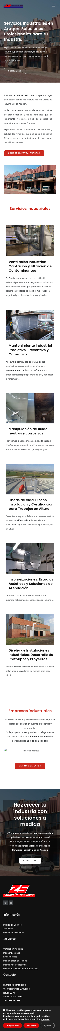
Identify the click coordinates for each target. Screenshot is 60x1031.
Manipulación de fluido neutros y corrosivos (28, 431)
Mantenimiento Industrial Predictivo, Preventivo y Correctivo (30, 350)
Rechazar (31, 1025)
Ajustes (47, 1025)
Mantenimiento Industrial (15, 964)
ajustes (45, 1019)
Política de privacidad (13, 932)
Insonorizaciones (11, 953)
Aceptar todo (12, 1025)
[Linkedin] (5, 902)
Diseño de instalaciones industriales (20, 968)
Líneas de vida (10, 956)
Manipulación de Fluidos (15, 960)
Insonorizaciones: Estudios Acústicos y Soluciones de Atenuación (31, 583)
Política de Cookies (12, 925)
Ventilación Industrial (13, 949)
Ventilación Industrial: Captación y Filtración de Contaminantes (30, 266)
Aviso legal (8, 928)
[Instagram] (11, 902)
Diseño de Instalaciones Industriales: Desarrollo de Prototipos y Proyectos (31, 654)
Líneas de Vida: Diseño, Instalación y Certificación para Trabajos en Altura (31, 504)
